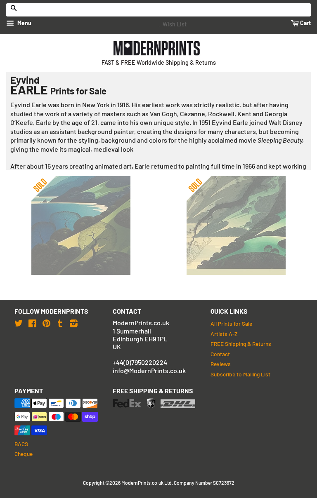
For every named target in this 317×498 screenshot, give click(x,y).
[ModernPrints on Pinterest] (46, 323)
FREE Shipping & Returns (241, 343)
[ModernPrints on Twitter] (18, 323)
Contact (220, 353)
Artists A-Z (224, 333)
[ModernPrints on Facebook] (32, 323)
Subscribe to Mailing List (240, 374)
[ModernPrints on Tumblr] (60, 323)
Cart (305, 22)
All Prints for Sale (231, 323)
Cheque (23, 453)
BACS (21, 443)
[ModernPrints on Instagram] (73, 323)
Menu (23, 22)
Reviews (221, 363)
